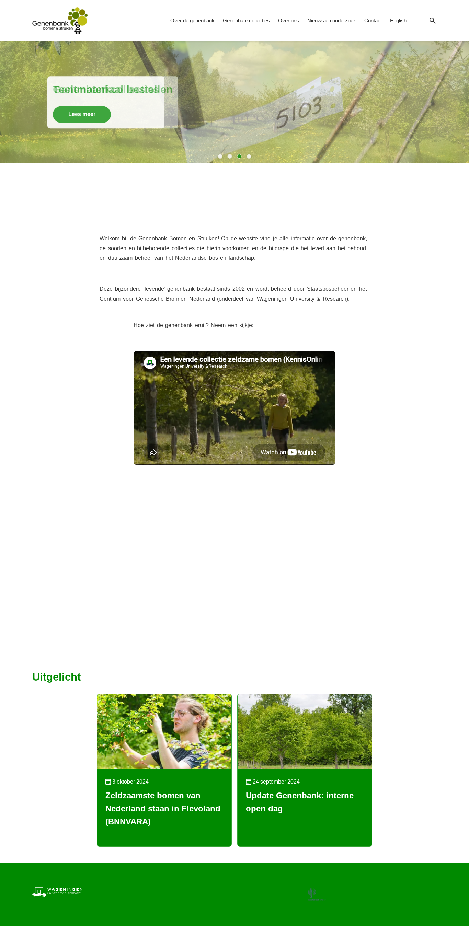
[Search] (432, 20)
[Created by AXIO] (431, 890)
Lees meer (81, 114)
